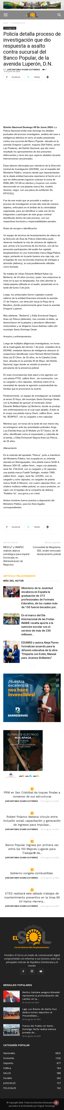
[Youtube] (41, 971)
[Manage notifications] (56, 1102)
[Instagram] (32, 971)
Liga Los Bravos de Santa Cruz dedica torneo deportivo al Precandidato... (39, 1012)
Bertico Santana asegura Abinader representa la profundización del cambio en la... (41, 995)
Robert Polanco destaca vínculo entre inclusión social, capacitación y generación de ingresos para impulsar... (32, 820)
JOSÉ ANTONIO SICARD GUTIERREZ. (23, 69)
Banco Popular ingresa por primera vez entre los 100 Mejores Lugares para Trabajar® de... (32, 849)
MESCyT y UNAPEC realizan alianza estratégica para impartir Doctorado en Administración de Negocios (16, 556)
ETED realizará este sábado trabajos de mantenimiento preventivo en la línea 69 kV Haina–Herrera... (32, 897)
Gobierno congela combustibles (32, 873)
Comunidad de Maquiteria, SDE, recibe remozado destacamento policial (47, 551)
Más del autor (13, 580)
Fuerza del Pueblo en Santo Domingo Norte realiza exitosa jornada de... (39, 1029)
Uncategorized (18, 22)
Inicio (5, 22)
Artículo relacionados (19, 575)
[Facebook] (23, 971)
